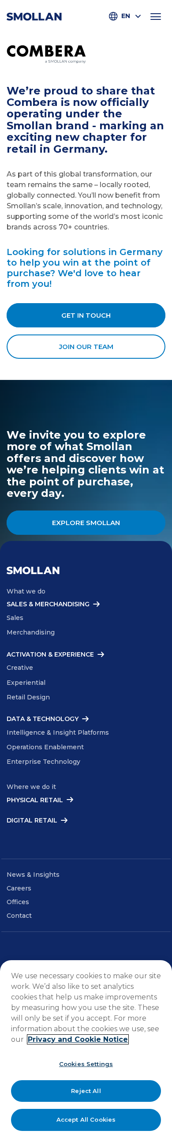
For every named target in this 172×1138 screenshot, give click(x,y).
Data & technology (43, 719)
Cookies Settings (86, 1063)
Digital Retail (32, 820)
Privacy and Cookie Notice (78, 1039)
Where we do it (31, 787)
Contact (19, 916)
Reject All (86, 1090)
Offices (18, 902)
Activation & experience (50, 654)
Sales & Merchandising (48, 604)
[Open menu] (155, 16)
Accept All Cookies (86, 1119)
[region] (86, 1049)
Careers (19, 888)
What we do (26, 591)
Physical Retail (35, 800)
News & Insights (33, 875)
